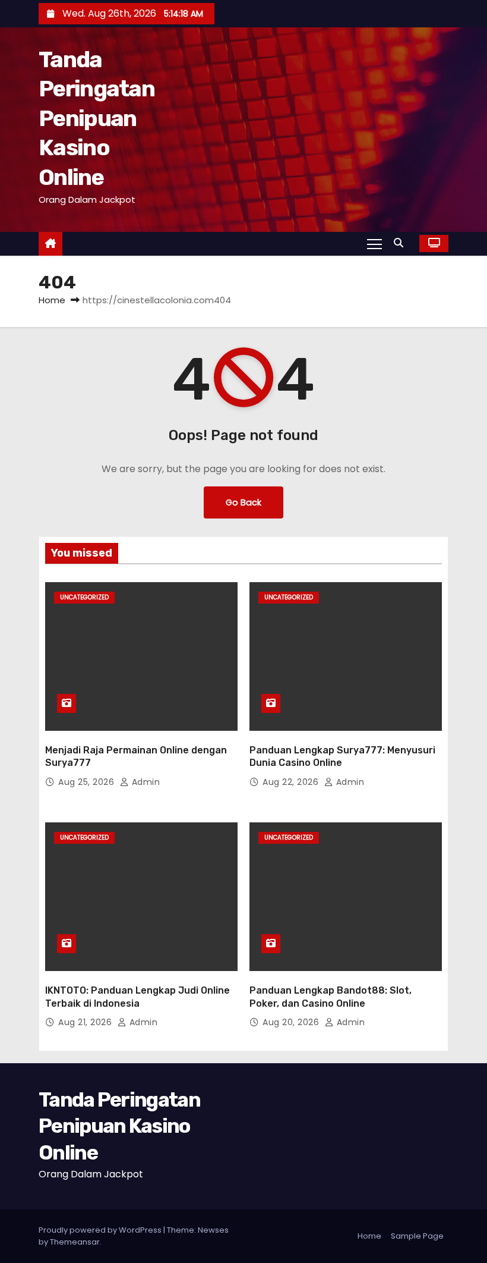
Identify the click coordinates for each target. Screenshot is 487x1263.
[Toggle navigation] (374, 243)
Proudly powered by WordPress (101, 1230)
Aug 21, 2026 (86, 1022)
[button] (401, 243)
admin (144, 782)
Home (52, 300)
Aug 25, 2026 (87, 782)
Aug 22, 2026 (292, 782)
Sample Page (417, 1236)
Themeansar (75, 1242)
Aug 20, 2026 (292, 1022)
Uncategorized (84, 597)
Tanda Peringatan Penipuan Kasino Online (96, 118)
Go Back (243, 502)
